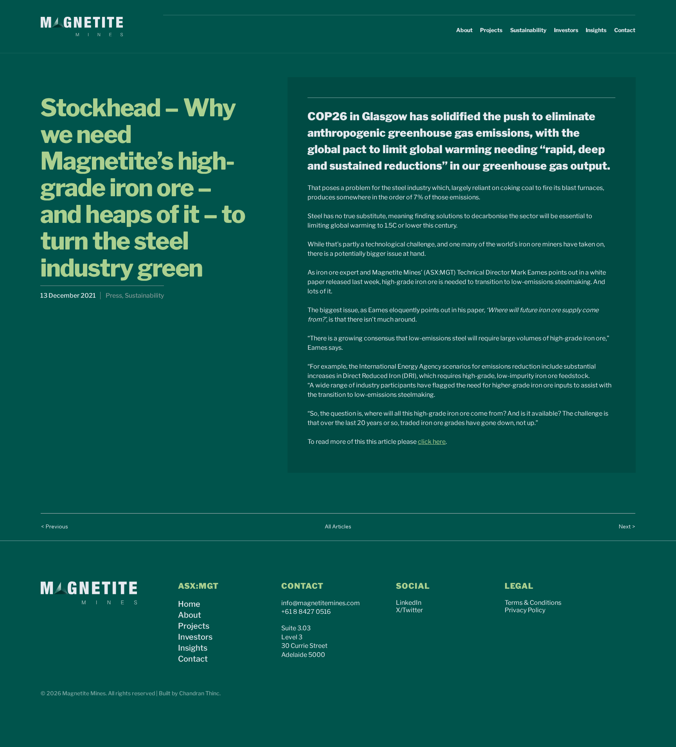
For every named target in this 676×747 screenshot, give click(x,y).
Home (189, 604)
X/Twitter (409, 610)
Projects (193, 626)
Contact (193, 659)
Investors (195, 637)
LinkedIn (408, 602)
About (189, 615)
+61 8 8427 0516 (306, 611)
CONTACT (302, 586)
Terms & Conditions (533, 602)
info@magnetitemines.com (320, 603)
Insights (192, 648)
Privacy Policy (525, 610)
